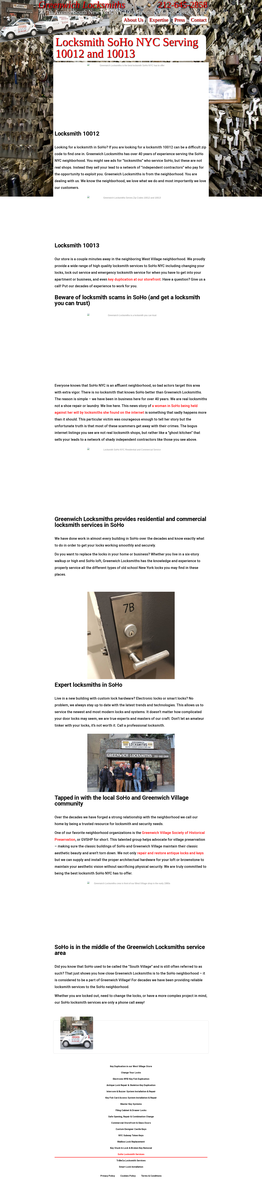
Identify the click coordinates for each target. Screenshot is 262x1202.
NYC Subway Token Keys (131, 1135)
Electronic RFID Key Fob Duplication (131, 1079)
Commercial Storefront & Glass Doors (131, 1123)
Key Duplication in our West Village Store (131, 1066)
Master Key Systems (131, 1104)
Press (179, 20)
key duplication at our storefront (134, 279)
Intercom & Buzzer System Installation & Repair (131, 1091)
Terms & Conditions (151, 1176)
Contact (198, 20)
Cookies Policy (128, 1176)
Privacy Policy (107, 1176)
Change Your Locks (131, 1072)
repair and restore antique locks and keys (170, 853)
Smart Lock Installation (131, 1167)
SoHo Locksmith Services (131, 1154)
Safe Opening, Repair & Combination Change (131, 1116)
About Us (133, 20)
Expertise (158, 20)
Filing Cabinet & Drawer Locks (131, 1110)
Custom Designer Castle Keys (131, 1129)
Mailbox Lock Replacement (131, 1141)
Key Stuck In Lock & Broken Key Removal (131, 1148)
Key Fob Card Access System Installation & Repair (131, 1097)
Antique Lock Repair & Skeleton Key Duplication (131, 1085)
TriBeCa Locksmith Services (131, 1160)
